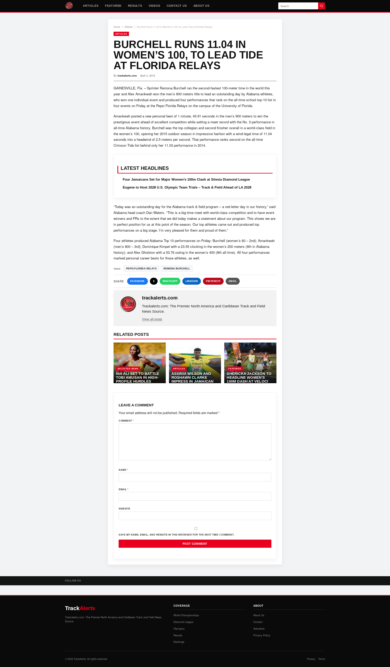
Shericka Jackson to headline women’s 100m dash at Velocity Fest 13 (250, 379)
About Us (201, 5)
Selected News (128, 369)
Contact (257, 622)
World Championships (186, 615)
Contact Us (177, 5)
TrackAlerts (80, 658)
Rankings (178, 642)
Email (233, 281)
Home (117, 26)
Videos (154, 5)
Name (123, 470)
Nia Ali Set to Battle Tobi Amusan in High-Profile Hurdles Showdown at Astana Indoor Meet (138, 381)
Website (124, 508)
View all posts (152, 319)
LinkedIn (191, 281)
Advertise (258, 628)
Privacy (311, 658)
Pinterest (213, 281)
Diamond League (183, 622)
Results (135, 5)
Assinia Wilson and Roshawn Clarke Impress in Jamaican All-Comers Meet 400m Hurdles (194, 381)
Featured (113, 5)
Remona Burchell (177, 268)
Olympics (179, 628)
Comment (126, 420)
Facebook (137, 281)
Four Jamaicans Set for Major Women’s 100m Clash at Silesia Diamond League (186, 179)
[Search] (321, 5)
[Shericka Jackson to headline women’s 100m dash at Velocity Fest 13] (250, 363)
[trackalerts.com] (128, 304)
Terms (321, 658)
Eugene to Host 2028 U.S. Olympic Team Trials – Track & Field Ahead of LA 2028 (187, 187)
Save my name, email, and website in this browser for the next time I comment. (176, 534)
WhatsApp (170, 281)
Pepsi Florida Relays (141, 268)
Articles (90, 5)
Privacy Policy (261, 635)
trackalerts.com (127, 75)
